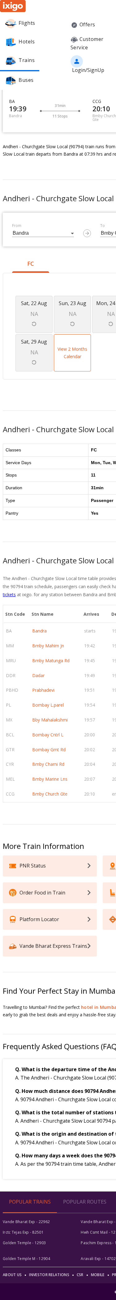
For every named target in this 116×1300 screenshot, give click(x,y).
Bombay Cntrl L (47, 735)
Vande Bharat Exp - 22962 (26, 1221)
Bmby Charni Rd (48, 764)
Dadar (38, 675)
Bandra (39, 631)
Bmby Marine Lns (49, 779)
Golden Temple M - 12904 (26, 1258)
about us (12, 1274)
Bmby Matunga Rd (51, 660)
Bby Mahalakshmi (50, 720)
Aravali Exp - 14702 (98, 1258)
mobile (98, 1274)
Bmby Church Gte (49, 794)
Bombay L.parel (48, 705)
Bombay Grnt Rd (49, 749)
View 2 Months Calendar (72, 352)
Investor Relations (49, 1274)
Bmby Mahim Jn (48, 646)
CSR (80, 1274)
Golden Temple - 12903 (24, 1242)
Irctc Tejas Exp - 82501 (23, 1232)
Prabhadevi (43, 690)
